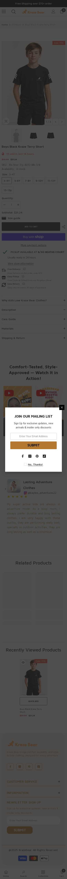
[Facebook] (22, 456)
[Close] (61, 407)
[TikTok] (44, 456)
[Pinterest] (37, 456)
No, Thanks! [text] (35, 464)
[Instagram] (30, 456)
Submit (33, 445)
